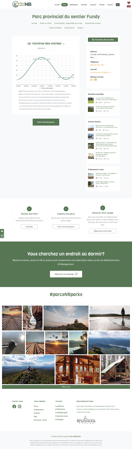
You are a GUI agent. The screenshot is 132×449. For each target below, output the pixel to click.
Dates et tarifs (45, 23)
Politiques (59, 419)
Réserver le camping (64, 274)
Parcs (36, 406)
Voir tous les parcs (46, 122)
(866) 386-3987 (98, 65)
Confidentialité (61, 412)
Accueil (34, 23)
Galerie (80, 28)
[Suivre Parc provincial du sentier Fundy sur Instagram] (91, 80)
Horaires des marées (104, 39)
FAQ (35, 416)
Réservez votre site (103, 231)
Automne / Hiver (40, 420)
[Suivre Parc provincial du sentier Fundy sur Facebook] (95, 80)
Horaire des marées (93, 23)
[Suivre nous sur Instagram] (2, 236)
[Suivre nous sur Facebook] (2, 231)
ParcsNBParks (75, 436)
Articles (29, 226)
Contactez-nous (61, 416)
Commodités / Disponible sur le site (68, 23)
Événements (70, 28)
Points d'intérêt (55, 28)
